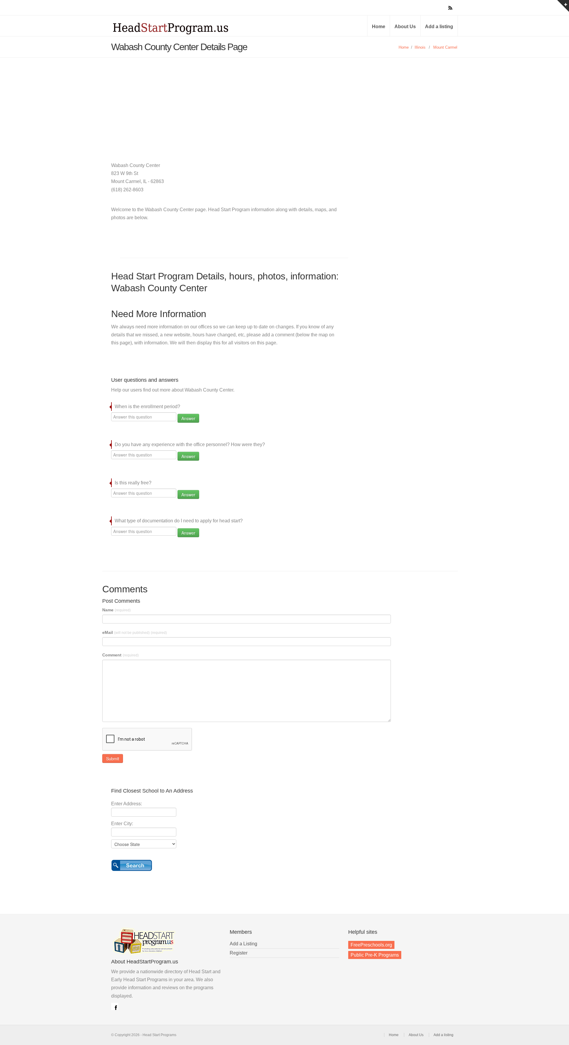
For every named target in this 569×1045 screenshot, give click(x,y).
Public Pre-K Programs (375, 954)
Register (238, 952)
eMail (134, 632)
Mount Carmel (445, 47)
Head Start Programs (180, 27)
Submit (112, 758)
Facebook (114, 1006)
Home (378, 26)
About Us (405, 26)
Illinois (420, 47)
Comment (120, 655)
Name (116, 609)
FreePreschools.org (371, 944)
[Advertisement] (284, 102)
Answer (188, 418)
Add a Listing (243, 943)
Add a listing (439, 26)
